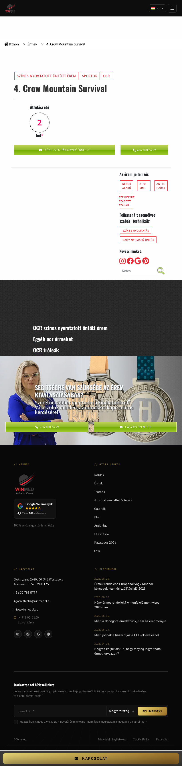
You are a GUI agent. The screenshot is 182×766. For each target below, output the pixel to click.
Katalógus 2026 (105, 542)
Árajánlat (100, 525)
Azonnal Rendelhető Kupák (113, 500)
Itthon (13, 44)
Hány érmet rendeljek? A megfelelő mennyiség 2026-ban (127, 605)
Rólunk (99, 475)
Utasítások (101, 534)
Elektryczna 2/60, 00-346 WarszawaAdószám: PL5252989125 (38, 581)
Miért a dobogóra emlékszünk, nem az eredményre (130, 621)
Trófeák (99, 492)
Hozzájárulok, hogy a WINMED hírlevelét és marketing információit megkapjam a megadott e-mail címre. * (83, 721)
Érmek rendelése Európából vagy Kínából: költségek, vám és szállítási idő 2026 (124, 586)
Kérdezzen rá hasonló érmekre (67, 150)
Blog (97, 517)
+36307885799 (146, 150)
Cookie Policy (141, 739)
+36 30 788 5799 (25, 592)
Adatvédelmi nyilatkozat (112, 739)
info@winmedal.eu (26, 609)
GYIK (97, 551)
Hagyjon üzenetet (138, 427)
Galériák (100, 508)
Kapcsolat (162, 739)
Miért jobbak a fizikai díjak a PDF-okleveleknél (126, 635)
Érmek (32, 44)
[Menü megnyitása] (172, 8)
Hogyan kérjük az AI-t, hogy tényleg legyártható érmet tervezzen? (127, 651)
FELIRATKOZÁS (152, 711)
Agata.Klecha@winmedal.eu (32, 601)
